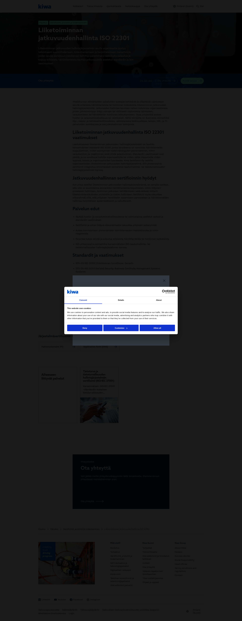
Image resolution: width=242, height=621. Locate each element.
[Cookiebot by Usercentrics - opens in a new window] (164, 292)
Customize (119, 328)
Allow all (157, 328)
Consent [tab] (83, 300)
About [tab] (159, 300)
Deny (85, 328)
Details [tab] (121, 300)
